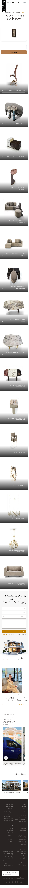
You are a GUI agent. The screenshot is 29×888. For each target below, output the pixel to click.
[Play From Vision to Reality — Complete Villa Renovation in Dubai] (12, 744)
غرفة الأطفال (10, 835)
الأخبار (25, 808)
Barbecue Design (22, 839)
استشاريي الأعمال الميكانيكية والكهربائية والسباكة (22, 836)
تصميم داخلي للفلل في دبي (8, 851)
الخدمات (11, 849)
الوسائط (24, 810)
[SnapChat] (15, 882)
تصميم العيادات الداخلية (8, 820)
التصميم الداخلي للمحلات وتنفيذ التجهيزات (8, 812)
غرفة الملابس (10, 832)
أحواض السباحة (23, 855)
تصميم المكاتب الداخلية (8, 818)
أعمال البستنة (23, 853)
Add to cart (14, 52)
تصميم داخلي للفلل (9, 804)
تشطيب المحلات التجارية (21, 834)
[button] (3, 659)
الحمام (12, 837)
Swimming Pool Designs (21, 857)
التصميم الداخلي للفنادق (8, 865)
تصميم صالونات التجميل (8, 816)
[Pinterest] (21, 882)
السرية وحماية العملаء (21, 815)
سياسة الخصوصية (6, 634)
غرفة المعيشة (10, 839)
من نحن (24, 804)
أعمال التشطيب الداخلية (21, 826)
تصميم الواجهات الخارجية (8, 808)
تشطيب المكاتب (23, 832)
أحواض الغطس (23, 862)
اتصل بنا (24, 811)
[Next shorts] (23, 714)
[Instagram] (9, 882)
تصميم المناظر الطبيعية (21, 851)
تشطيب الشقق (23, 830)
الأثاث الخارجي (10, 830)
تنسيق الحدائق (23, 849)
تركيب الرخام (23, 844)
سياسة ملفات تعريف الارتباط (20, 819)
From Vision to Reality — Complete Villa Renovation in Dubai (12, 764)
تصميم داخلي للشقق (9, 806)
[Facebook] (12, 882)
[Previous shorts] (20, 714)
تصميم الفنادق (10, 810)
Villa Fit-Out (23, 828)
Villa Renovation (9, 814)
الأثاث (12, 826)
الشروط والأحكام (22, 817)
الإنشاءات (24, 806)
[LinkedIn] (18, 882)
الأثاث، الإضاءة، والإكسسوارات (10, 858)
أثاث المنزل (11, 828)
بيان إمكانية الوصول (22, 821)
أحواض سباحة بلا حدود (22, 860)
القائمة (24, 802)
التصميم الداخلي (10, 802)
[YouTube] (7, 882)
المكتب (11, 834)
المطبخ (11, 841)
